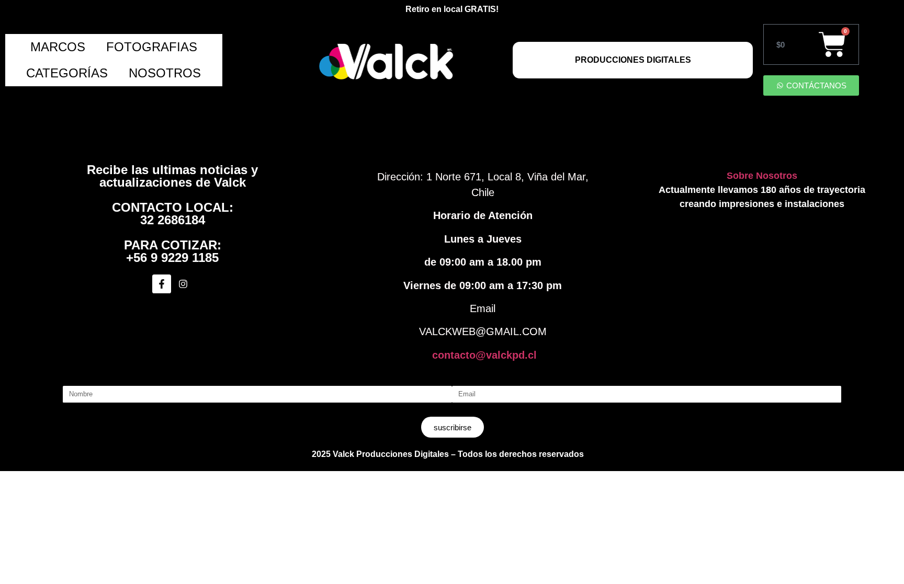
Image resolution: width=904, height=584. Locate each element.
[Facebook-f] (161, 283)
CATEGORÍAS (67, 73)
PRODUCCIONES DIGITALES (633, 59)
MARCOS (57, 47)
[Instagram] (183, 283)
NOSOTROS (165, 73)
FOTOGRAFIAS (151, 47)
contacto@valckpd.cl (484, 355)
